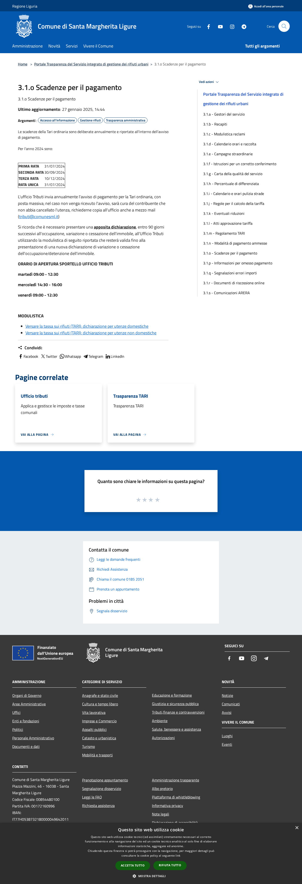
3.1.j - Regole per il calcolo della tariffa (233, 203)
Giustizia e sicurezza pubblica (175, 704)
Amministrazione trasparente (175, 780)
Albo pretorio (162, 788)
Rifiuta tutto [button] (170, 865)
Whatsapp (73, 356)
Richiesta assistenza (98, 805)
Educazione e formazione (172, 695)
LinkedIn (117, 356)
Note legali (160, 814)
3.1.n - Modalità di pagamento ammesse (235, 243)
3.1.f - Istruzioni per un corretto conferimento (239, 164)
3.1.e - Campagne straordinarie (228, 154)
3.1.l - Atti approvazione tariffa (227, 223)
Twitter (51, 356)
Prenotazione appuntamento (105, 780)
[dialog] (151, 853)
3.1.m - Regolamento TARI (224, 233)
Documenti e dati (26, 746)
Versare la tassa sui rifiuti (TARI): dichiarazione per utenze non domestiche (90, 333)
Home (22, 64)
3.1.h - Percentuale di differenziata (231, 183)
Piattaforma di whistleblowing (176, 797)
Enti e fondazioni (25, 721)
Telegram (95, 356)
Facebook (31, 356)
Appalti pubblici (94, 729)
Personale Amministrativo (33, 738)
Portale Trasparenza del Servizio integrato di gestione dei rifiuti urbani (91, 64)
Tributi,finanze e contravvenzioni (178, 712)
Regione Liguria (24, 6)
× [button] (296, 828)
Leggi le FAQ (92, 797)
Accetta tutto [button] (133, 865)
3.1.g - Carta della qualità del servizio (232, 174)
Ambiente (160, 721)
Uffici (16, 712)
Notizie (227, 695)
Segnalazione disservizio (101, 788)
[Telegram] (242, 26)
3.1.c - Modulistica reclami (224, 134)
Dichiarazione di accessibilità (175, 822)
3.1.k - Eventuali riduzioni (223, 213)
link (178, 856)
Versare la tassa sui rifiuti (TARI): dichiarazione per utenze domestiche (86, 326)
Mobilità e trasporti (97, 755)
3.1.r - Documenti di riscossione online (233, 283)
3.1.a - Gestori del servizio (224, 114)
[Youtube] (218, 26)
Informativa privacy (167, 805)
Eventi (227, 744)
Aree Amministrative (29, 704)
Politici (17, 729)
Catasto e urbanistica (99, 738)
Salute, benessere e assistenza (176, 729)
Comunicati (231, 704)
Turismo (88, 746)
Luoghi (227, 736)
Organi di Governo (26, 695)
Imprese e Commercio (99, 721)
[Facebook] (206, 26)
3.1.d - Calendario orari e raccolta (229, 144)
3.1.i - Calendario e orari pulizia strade (233, 193)
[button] (151, 876)
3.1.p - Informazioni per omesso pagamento (237, 263)
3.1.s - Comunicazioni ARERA (226, 293)
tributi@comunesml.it (38, 216)
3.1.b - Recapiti (215, 124)
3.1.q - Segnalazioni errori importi (230, 273)
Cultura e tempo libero (100, 704)
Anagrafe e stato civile (100, 695)
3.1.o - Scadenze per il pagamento (230, 253)
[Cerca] (284, 26)
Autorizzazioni (163, 738)
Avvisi (226, 712)
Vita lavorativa (93, 712)
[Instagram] (230, 26)
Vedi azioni (206, 81)
